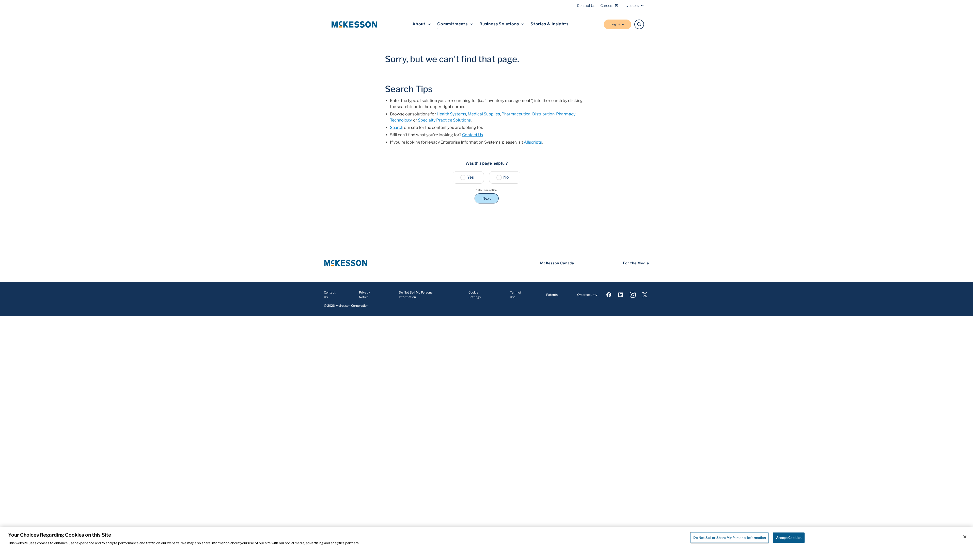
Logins (615, 24)
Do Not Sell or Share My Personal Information (729, 537)
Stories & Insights (549, 24)
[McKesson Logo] (346, 263)
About (419, 24)
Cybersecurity (587, 295)
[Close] (964, 536)
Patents (552, 295)
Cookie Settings (474, 294)
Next (486, 198)
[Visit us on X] (644, 294)
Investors (631, 5)
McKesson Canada (557, 263)
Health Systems (451, 114)
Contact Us (586, 5)
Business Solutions (499, 24)
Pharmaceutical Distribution (528, 114)
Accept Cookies (789, 537)
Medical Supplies (484, 114)
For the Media (636, 263)
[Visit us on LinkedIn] (620, 294)
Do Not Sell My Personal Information (416, 294)
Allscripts (533, 142)
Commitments (452, 24)
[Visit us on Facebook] (608, 294)
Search (396, 127)
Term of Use (515, 294)
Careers (606, 5)
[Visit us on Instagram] (632, 294)
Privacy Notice (364, 294)
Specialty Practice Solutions (444, 120)
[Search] (639, 24)
